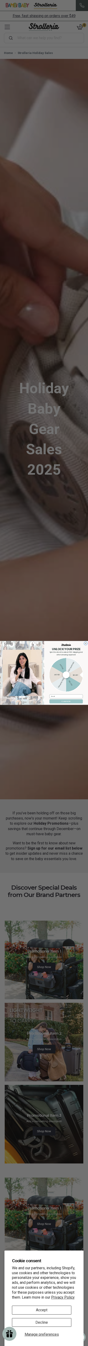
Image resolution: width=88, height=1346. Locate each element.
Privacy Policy (63, 1297)
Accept (41, 1310)
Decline (41, 1322)
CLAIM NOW (66, 701)
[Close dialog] (85, 643)
